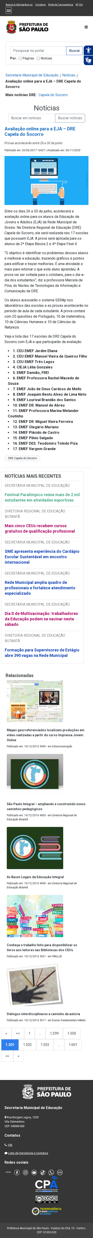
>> (7, 1056)
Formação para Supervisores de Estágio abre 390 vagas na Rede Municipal (42, 653)
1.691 (73, 1045)
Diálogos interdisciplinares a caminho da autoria (43, 1014)
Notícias (46, 58)
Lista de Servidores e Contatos (28, 1153)
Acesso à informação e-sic (19, 4)
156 (9, 1145)
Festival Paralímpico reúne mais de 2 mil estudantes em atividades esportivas (42, 497)
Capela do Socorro (53, 95)
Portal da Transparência (60, 4)
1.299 (54, 1033)
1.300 (71, 1033)
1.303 (44, 1045)
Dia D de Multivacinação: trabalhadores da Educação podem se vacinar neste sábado (41, 619)
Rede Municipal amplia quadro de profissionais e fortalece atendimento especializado (40, 588)
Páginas (28, 58)
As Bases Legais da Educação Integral (35, 877)
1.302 (27, 1045)
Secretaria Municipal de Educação (31, 75)
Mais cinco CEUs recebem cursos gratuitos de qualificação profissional (40, 528)
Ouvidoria (40, 4)
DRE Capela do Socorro (22, 458)
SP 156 (79, 4)
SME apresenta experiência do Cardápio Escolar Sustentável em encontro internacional (42, 557)
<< (18, 1033)
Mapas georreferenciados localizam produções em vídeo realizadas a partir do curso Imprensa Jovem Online (45, 735)
